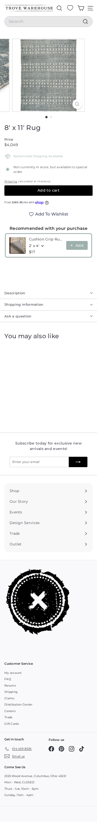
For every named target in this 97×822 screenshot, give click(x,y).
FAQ (7, 679)
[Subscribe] (78, 462)
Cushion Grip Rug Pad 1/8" (46, 239)
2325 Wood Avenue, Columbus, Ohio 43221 (35, 776)
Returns (10, 685)
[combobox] (48, 21)
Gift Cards (11, 724)
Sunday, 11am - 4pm (18, 795)
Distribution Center (18, 704)
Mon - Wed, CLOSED (19, 782)
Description (14, 293)
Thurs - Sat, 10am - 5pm (21, 789)
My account (12, 673)
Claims (9, 698)
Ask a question (18, 316)
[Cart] (81, 8)
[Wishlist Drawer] (70, 8)
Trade (8, 717)
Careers (10, 711)
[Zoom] (77, 104)
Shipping (10, 181)
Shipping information (23, 304)
